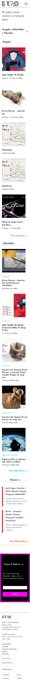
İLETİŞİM (5, 646)
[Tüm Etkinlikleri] (15, 471)
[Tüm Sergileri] (15, 236)
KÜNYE (4, 652)
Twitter (19, 675)
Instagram (6, 678)
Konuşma (6, 276)
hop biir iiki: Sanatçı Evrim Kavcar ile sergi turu (14, 418)
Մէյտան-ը (7, 150)
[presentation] (14, 59)
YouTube (19, 678)
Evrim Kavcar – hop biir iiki (13, 112)
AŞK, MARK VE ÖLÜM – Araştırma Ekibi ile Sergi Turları (14, 327)
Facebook (6, 675)
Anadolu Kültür (7, 663)
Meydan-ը (7, 186)
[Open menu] (26, 3)
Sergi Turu (6, 321)
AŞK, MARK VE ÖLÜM (13, 75)
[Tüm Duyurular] (15, 541)
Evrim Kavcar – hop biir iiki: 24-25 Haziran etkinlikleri (13, 283)
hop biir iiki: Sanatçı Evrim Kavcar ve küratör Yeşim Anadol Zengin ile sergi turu (14, 373)
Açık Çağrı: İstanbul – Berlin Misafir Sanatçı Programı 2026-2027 (16, 491)
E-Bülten (5, 654)
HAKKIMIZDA (6, 644)
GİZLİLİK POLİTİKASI (9, 649)
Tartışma (14, 455)
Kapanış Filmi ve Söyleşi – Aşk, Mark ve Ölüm (14, 460)
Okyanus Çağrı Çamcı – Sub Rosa (13, 223)
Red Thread (5, 658)
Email (5, 585)
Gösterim (5, 455)
